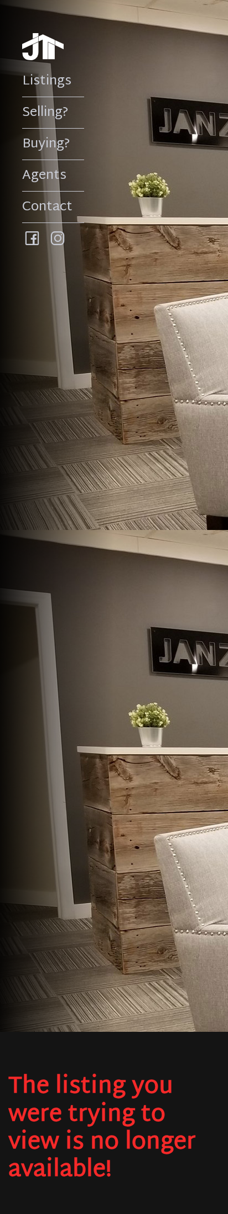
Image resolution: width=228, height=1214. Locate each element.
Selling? (45, 112)
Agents (44, 175)
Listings (46, 81)
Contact (47, 207)
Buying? (46, 144)
